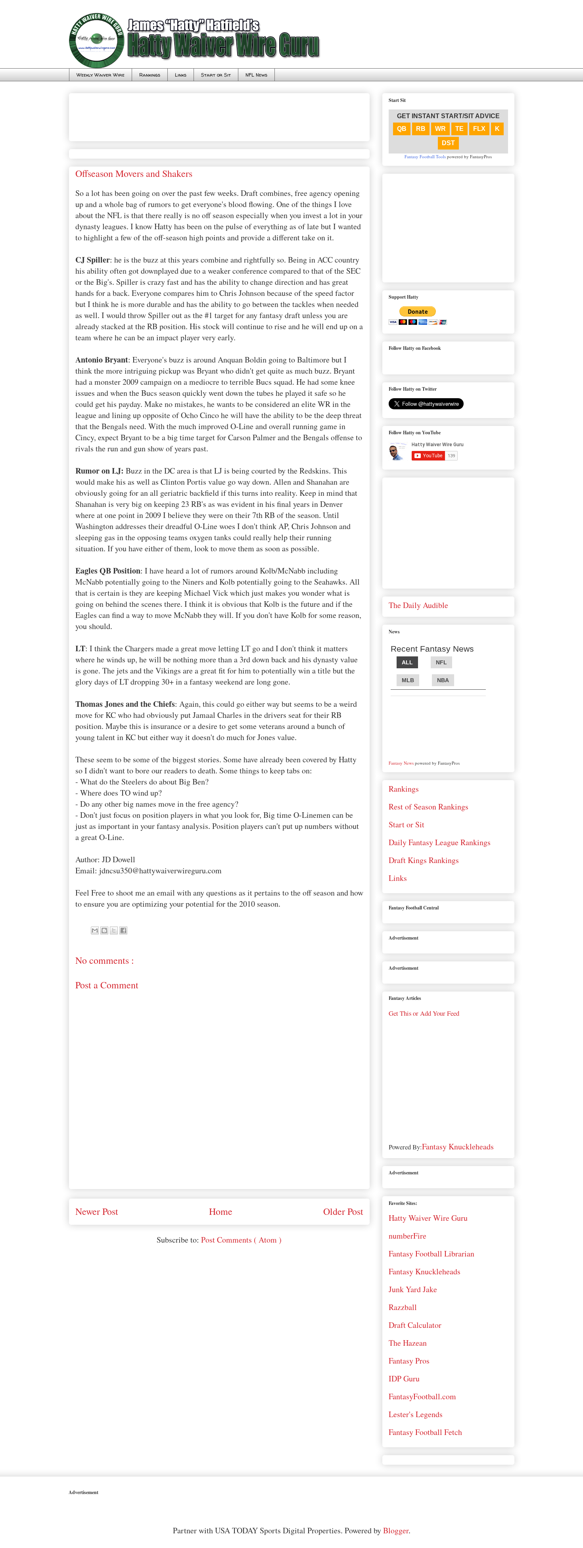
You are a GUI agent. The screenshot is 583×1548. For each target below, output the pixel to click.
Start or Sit (216, 74)
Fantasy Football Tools (425, 156)
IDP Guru (404, 1378)
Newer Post (96, 1211)
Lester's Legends (416, 1414)
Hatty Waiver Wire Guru (428, 1217)
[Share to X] (114, 930)
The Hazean (408, 1342)
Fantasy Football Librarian (431, 1253)
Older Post (343, 1211)
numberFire (407, 1235)
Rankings (149, 74)
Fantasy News (401, 763)
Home (220, 1211)
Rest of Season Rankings (428, 806)
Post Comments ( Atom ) (241, 1239)
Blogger (395, 1530)
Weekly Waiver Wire (101, 74)
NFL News (256, 74)
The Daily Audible (418, 605)
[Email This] (95, 930)
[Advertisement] (219, 114)
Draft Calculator (415, 1325)
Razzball (403, 1307)
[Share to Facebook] (123, 930)
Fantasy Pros (409, 1360)
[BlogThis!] (104, 930)
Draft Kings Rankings (424, 860)
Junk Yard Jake (413, 1289)
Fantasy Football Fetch (425, 1432)
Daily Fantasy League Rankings (440, 842)
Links (180, 74)
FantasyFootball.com (422, 1396)
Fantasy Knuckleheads (458, 1146)
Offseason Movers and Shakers (133, 173)
